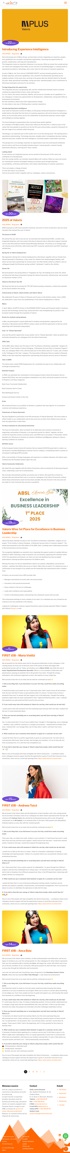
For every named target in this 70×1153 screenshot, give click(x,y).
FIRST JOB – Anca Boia (16, 950)
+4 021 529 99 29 (41, 1099)
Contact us (14, 608)
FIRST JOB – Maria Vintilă (18, 655)
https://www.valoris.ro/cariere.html (49, 758)
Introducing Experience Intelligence (25, 49)
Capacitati (62, 1093)
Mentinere (62, 1097)
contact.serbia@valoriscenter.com (41, 1113)
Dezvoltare (62, 1089)
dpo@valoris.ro (43, 1106)
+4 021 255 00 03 (38, 1101)
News (17, 54)
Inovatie (61, 1105)
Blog (13, 54)
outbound (17, 1111)
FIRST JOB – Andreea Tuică (19, 805)
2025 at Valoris (12, 220)
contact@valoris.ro (41, 1104)
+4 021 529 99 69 (44, 1109)
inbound (9, 1111)
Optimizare (63, 1101)
